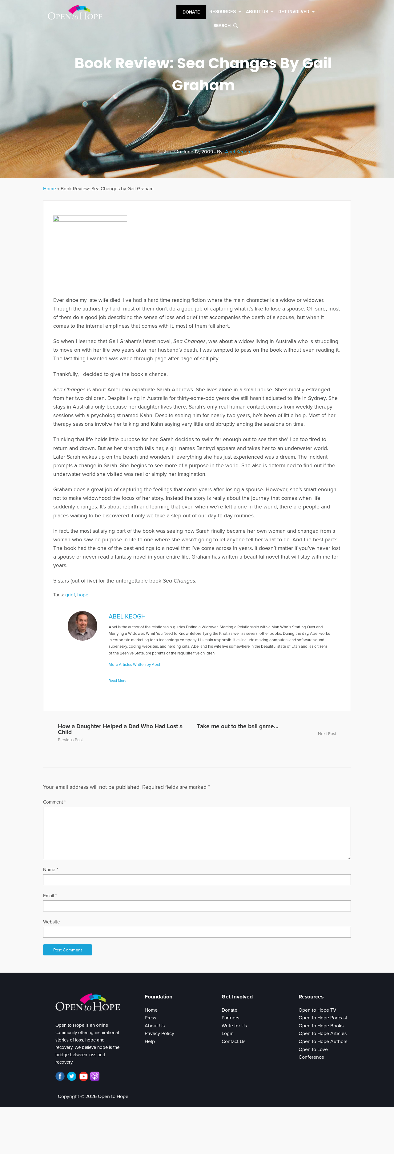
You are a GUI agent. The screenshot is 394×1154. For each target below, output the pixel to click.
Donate (191, 12)
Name (50, 869)
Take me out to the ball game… (238, 726)
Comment (54, 802)
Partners (230, 1018)
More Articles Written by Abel (134, 664)
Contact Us (233, 1041)
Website (51, 922)
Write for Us (234, 1026)
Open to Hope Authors (323, 1041)
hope (82, 595)
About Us (155, 1026)
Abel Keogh (237, 152)
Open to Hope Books (321, 1026)
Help (150, 1041)
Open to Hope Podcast (323, 1018)
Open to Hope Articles (323, 1033)
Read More (118, 680)
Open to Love (313, 1049)
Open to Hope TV (317, 1010)
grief (70, 595)
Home (49, 189)
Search (222, 25)
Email (50, 896)
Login (228, 1033)
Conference (311, 1057)
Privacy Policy (159, 1033)
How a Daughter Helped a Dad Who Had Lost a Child (120, 729)
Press (150, 1018)
